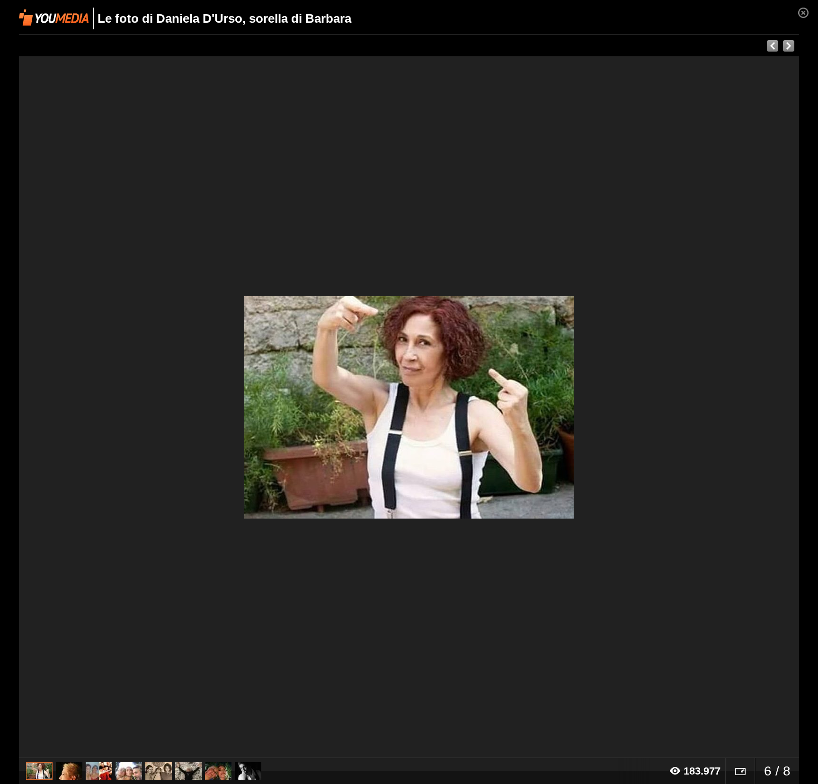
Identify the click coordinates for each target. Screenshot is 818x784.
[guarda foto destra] (487, 407)
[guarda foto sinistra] (97, 407)
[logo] (54, 17)
